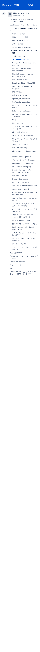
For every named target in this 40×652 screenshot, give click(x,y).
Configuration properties (21, 102)
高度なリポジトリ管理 (20, 37)
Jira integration (19, 56)
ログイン (31, 5)
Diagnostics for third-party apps (23, 167)
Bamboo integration (21, 59)
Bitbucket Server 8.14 (21, 13)
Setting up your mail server (22, 47)
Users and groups (18, 34)
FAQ (11, 268)
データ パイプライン (19, 244)
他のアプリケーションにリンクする (24, 224)
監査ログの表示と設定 (20, 95)
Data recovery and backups (22, 111)
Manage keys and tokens (21, 220)
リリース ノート (15, 265)
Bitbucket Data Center (18, 262)
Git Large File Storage (20, 132)
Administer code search (20, 189)
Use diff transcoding (19, 148)
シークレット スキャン (20, 144)
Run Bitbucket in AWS (20, 80)
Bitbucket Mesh (17, 123)
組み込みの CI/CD (16, 253)
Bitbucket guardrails (19, 176)
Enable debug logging (20, 179)
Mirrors (14, 120)
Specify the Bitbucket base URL (23, 83)
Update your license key (21, 99)
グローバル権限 (17, 44)
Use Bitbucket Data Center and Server (24, 25)
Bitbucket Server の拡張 (20, 182)
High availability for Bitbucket (22, 163)
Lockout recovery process (21, 157)
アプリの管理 (17, 92)
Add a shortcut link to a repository (24, 186)
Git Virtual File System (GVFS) (22, 135)
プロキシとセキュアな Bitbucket (23, 160)
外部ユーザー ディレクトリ (21, 40)
